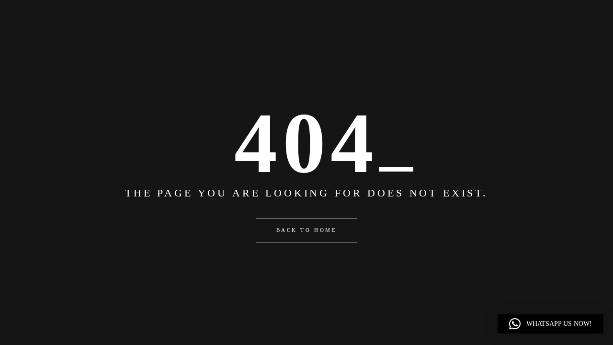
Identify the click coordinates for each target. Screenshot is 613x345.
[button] (550, 324)
